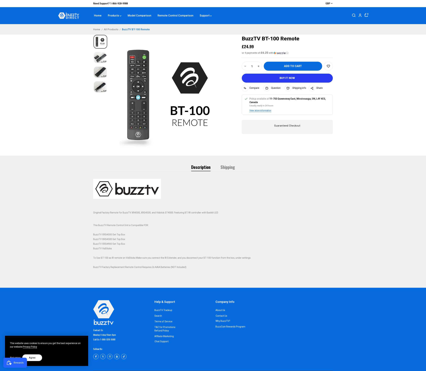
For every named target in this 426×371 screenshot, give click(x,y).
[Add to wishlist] (328, 66)
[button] (287, 53)
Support (205, 15)
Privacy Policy (30, 346)
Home (98, 15)
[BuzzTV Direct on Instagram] (109, 356)
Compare (254, 88)
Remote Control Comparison (175, 15)
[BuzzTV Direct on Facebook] (96, 356)
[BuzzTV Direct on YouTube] (116, 356)
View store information (260, 110)
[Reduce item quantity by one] (245, 66)
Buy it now (287, 78)
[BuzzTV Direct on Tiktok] (123, 356)
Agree (32, 357)
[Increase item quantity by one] (258, 66)
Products (113, 15)
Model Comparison (139, 15)
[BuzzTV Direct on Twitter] (103, 356)
